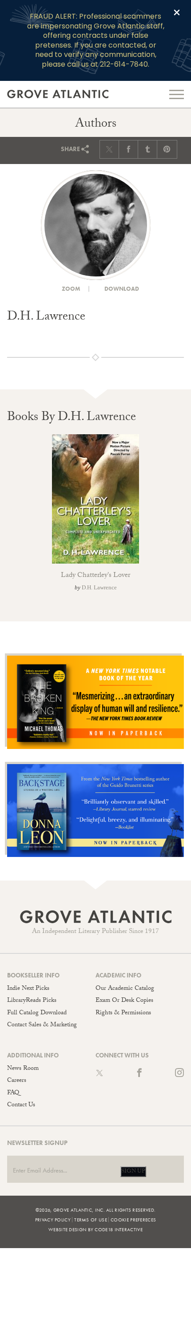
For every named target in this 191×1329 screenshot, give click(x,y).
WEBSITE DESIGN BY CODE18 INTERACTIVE (95, 1229)
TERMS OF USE (90, 1220)
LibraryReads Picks (31, 1001)
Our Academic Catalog (125, 989)
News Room (23, 1069)
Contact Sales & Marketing (42, 1025)
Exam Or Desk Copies (124, 1001)
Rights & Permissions (123, 1013)
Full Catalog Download (37, 1013)
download (121, 288)
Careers (16, 1081)
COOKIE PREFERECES (133, 1220)
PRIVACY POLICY (53, 1220)
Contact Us (21, 1105)
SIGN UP (133, 1172)
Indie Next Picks (28, 989)
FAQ (13, 1093)
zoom (70, 288)
